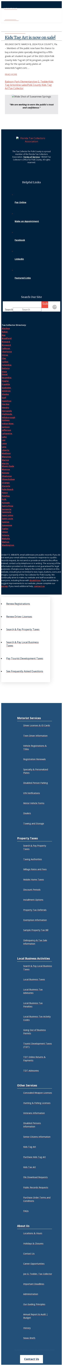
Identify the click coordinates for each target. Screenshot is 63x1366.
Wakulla (6, 538)
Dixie (4, 371)
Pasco (5, 492)
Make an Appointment (27, 221)
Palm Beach (7, 489)
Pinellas (6, 496)
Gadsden (6, 387)
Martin (5, 463)
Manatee (6, 456)
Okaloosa (7, 476)
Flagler (5, 381)
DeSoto (6, 368)
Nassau (5, 472)
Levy (4, 446)
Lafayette (7, 433)
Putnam (6, 502)
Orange (6, 482)
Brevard (6, 341)
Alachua (6, 328)
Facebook (20, 240)
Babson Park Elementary (19, 81)
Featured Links (23, 277)
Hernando (7, 410)
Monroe (6, 469)
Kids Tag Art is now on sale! (30, 37)
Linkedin (19, 258)
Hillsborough (8, 417)
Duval (5, 374)
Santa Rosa (7, 505)
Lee (3, 440)
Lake (4, 436)
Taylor (5, 528)
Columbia (7, 364)
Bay (4, 335)
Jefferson (6, 430)
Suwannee (7, 525)
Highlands (7, 414)
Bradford (7, 338)
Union (5, 531)
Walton (6, 542)
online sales (20, 85)
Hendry (5, 407)
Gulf (4, 397)
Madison (6, 453)
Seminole (6, 512)
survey (4, 586)
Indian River (8, 423)
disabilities (35, 580)
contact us (39, 586)
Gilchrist (6, 390)
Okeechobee (8, 479)
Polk (4, 499)
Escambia (7, 377)
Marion (5, 460)
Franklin (6, 384)
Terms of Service (31, 157)
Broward (6, 345)
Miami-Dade (8, 466)
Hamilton (6, 401)
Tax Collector (16, 88)
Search (9, 309)
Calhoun (6, 348)
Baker (5, 331)
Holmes (6, 420)
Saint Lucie (7, 518)
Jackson (6, 427)
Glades (5, 394)
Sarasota (7, 509)
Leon (4, 443)
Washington (8, 545)
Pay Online (20, 202)
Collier (5, 361)
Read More (11, 74)
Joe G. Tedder (41, 81)
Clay (4, 358)
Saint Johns (7, 515)
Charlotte (7, 351)
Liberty (6, 450)
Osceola (6, 486)
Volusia (6, 535)
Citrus (5, 355)
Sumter (6, 521)
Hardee (5, 404)
